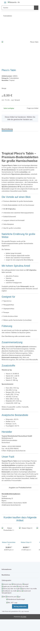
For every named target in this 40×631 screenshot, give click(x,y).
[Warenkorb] (35, 2)
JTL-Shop (23, 616)
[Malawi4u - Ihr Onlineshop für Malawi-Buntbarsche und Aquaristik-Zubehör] (14, 2)
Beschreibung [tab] (7, 129)
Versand (17, 100)
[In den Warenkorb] (3, 22)
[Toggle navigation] (5, 1)
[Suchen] (36, 7)
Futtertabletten (14, 78)
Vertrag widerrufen (20, 606)
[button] (31, 2)
